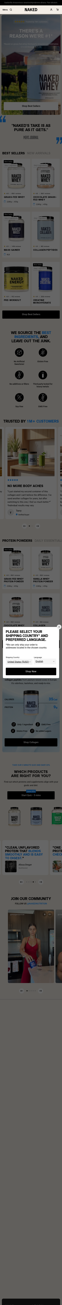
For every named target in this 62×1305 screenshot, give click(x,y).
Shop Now (31, 671)
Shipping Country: (13, 657)
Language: (38, 657)
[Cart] (57, 10)
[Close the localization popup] (59, 627)
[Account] (51, 10)
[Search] (11, 10)
